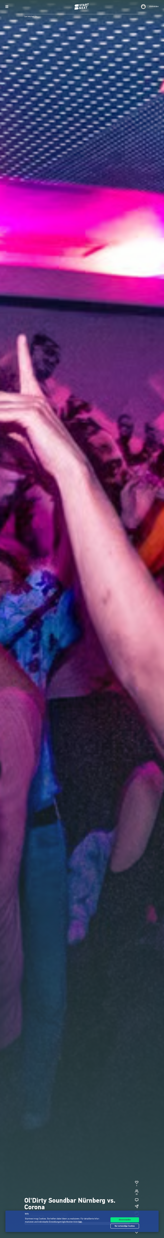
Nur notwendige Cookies (125, 1226)
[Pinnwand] (137, 1199)
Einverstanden (125, 1220)
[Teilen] (137, 1206)
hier (80, 1222)
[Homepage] (82, 6)
